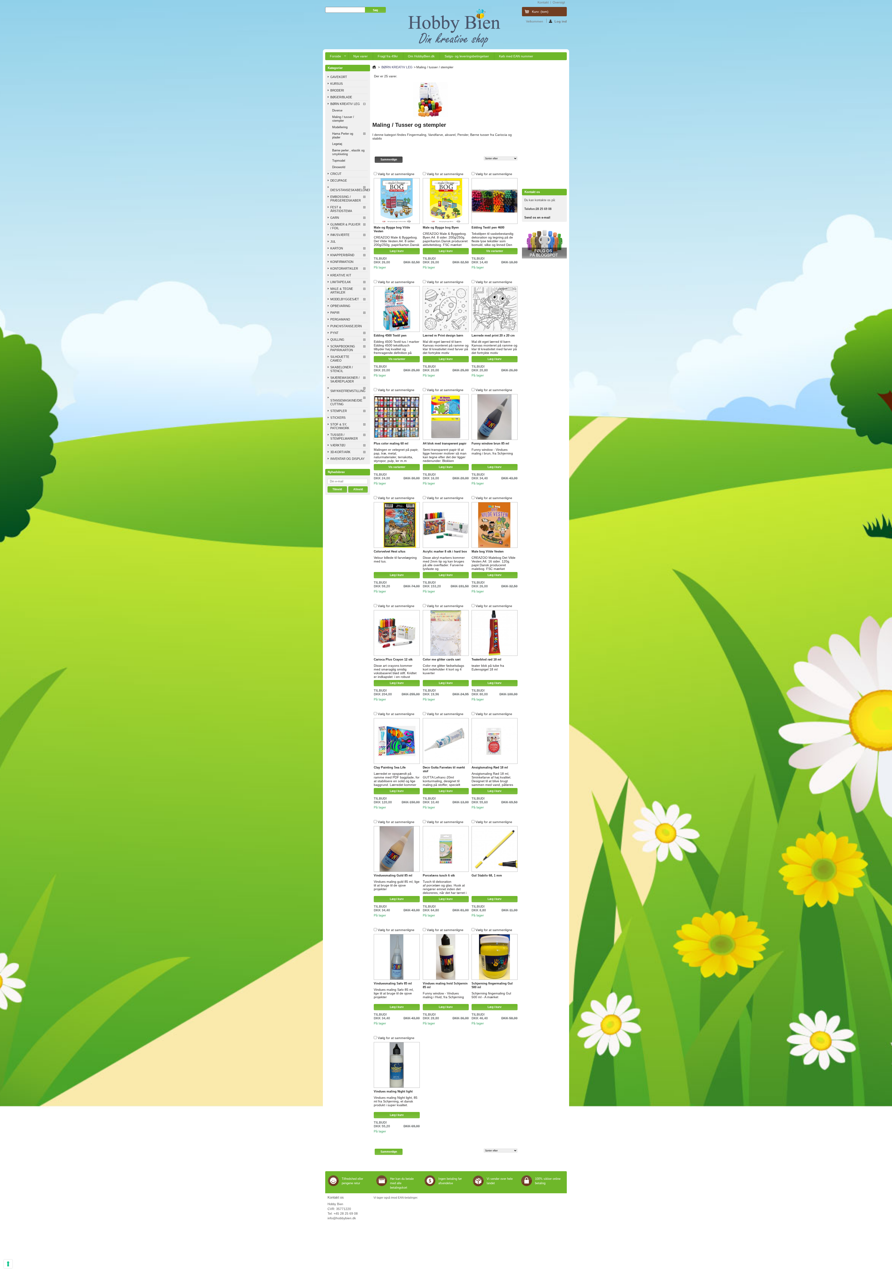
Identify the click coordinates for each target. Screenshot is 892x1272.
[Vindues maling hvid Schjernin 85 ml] (446, 957)
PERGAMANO (340, 319)
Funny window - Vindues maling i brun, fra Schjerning (492, 451)
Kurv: (540, 11)
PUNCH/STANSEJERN (346, 326)
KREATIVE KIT (340, 275)
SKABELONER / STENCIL (341, 369)
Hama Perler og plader (342, 135)
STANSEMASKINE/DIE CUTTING (346, 402)
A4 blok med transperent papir (444, 443)
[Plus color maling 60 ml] (397, 417)
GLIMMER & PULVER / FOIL (345, 226)
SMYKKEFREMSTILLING (347, 391)
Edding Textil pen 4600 (488, 227)
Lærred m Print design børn (443, 335)
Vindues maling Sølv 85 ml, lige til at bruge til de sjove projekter (394, 993)
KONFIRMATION (341, 262)
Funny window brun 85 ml (490, 443)
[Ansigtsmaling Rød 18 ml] (495, 741)
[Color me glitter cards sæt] (446, 633)
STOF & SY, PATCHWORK (339, 426)
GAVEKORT (338, 77)
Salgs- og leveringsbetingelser (467, 56)
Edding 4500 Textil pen (390, 335)
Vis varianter (494, 251)
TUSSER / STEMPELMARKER (344, 436)
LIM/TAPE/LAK (340, 282)
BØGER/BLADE (341, 97)
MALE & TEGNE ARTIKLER (341, 290)
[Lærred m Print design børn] (446, 309)
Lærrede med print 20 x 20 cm (493, 335)
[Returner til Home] (374, 67)
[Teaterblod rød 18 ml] (495, 633)
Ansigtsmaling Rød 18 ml (490, 767)
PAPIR (334, 312)
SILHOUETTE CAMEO (339, 358)
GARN (334, 217)
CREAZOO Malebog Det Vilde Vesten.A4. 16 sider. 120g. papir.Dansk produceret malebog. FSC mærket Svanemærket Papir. (493, 565)
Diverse (337, 110)
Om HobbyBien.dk (421, 56)
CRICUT (335, 174)
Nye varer (360, 56)
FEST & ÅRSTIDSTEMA (341, 209)
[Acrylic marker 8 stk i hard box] (446, 525)
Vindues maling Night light (393, 1091)
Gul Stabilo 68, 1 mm (487, 875)
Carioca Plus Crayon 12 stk (393, 659)
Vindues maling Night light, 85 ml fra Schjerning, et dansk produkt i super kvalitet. (395, 1101)
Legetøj (337, 144)
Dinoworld (338, 167)
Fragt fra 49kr (388, 56)
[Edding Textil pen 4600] (495, 201)
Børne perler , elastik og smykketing (348, 152)
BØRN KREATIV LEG (345, 104)
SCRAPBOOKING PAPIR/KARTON (342, 348)
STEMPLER (338, 411)
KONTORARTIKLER (344, 268)
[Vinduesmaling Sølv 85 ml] (397, 957)
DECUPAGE (338, 180)
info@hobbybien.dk (342, 1218)
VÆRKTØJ (337, 445)
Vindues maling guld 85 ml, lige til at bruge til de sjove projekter (397, 885)
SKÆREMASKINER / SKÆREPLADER (345, 379)
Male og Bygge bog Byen (441, 227)
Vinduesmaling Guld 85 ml (393, 875)
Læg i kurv (397, 251)
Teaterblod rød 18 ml (486, 659)
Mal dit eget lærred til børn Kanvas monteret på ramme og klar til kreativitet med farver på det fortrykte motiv (446, 347)
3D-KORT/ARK (340, 452)
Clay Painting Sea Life (390, 767)
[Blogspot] (544, 257)
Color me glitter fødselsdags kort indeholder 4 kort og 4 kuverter (443, 669)
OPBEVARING (340, 306)
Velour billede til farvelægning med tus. (395, 559)
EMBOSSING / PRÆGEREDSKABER (345, 198)
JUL (333, 241)
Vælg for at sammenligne (396, 174)
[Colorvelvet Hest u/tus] (397, 525)
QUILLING (337, 339)
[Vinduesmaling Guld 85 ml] (397, 849)
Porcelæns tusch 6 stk (439, 875)
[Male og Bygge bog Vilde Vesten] (397, 201)
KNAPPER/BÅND (342, 255)
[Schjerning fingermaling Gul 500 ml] (495, 957)
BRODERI (337, 90)
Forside (333, 57)
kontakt (543, 2)
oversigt (559, 2)
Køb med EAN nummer (516, 56)
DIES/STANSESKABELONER (349, 190)
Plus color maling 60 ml (391, 443)
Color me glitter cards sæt (441, 659)
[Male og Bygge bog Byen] (446, 201)
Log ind (560, 21)
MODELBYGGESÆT (344, 299)
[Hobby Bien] (455, 28)
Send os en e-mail (537, 217)
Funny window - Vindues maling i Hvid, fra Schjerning (443, 995)
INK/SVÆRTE (340, 235)
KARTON (336, 248)
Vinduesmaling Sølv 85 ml (393, 983)
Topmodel (338, 160)
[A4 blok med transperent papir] (446, 417)
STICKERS (338, 417)
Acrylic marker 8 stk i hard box (445, 551)
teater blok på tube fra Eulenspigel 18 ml (488, 667)
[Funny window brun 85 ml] (495, 417)
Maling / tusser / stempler (343, 118)
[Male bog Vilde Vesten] (495, 525)
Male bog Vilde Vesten (488, 551)
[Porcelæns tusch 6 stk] (446, 849)
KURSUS (336, 83)
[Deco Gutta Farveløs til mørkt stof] (446, 741)
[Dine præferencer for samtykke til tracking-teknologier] (8, 1263)
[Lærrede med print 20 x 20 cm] (495, 309)
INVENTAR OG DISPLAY (347, 459)
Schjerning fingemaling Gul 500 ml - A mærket (491, 995)
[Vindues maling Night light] (397, 1065)
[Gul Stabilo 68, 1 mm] (495, 849)
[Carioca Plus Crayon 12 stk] (397, 633)
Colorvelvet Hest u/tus (389, 551)
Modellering (340, 127)
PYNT (334, 333)
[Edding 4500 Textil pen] (397, 309)
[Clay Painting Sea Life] (397, 741)
